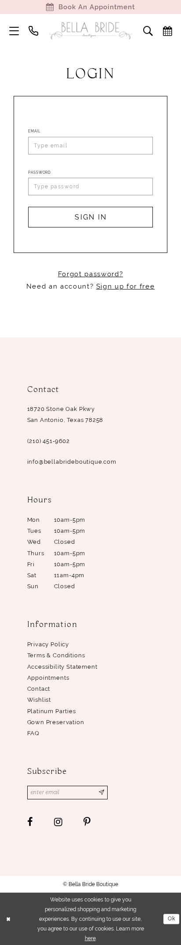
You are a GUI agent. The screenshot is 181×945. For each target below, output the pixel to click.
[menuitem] (14, 30)
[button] (14, 30)
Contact (39, 688)
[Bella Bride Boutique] (90, 31)
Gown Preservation (55, 722)
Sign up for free (125, 286)
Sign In (91, 217)
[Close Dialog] (8, 918)
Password (39, 172)
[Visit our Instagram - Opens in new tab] (58, 822)
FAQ (33, 733)
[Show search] (148, 30)
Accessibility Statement (62, 666)
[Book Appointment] (167, 30)
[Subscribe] (102, 792)
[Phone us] (33, 30)
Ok (172, 918)
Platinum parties (51, 711)
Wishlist (39, 699)
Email (34, 131)
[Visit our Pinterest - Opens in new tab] (87, 822)
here (90, 938)
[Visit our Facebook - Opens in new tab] (30, 822)
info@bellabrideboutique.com (71, 461)
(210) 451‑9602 (48, 441)
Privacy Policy (48, 644)
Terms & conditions (56, 655)
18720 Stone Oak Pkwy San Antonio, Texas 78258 (65, 414)
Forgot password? (90, 274)
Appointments (48, 677)
